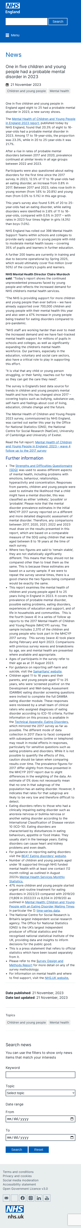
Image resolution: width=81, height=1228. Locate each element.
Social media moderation (20, 1180)
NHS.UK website (56, 978)
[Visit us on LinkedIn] (38, 1200)
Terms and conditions (18, 1172)
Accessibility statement (19, 1184)
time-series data (48, 910)
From (10, 1112)
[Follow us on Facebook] (22, 1200)
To (8, 1130)
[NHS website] (15, 1217)
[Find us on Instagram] (30, 1200)
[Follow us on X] (14, 1200)
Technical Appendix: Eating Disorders (41, 722)
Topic (10, 1086)
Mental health (59, 91)
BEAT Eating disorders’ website (43, 856)
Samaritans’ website (47, 671)
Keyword (13, 1068)
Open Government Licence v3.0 (25, 1189)
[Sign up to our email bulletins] (6, 1200)
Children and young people (26, 91)
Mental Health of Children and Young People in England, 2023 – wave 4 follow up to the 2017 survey (39, 446)
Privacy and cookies (17, 1176)
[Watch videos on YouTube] (46, 1200)
